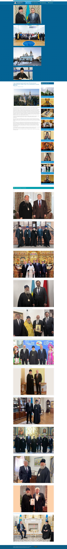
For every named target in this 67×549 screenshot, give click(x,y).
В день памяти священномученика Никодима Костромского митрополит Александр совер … (46, 140)
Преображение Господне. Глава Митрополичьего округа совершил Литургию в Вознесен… (47, 129)
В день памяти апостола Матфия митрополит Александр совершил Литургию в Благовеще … (47, 96)
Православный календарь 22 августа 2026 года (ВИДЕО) (47, 107)
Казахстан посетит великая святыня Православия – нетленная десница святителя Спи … (46, 118)
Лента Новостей (46, 83)
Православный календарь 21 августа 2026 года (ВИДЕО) (47, 151)
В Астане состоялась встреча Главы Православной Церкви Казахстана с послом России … (22, 484)
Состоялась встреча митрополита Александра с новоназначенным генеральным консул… (22, 425)
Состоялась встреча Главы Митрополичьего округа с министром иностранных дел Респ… (23, 308)
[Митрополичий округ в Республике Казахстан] (19, 3)
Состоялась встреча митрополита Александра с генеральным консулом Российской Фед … (22, 249)
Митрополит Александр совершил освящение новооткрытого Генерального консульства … (22, 337)
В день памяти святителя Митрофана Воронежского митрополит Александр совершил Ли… (46, 162)
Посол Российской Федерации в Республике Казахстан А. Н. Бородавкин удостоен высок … (23, 513)
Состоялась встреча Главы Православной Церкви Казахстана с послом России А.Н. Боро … (23, 220)
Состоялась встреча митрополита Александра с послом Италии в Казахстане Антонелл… (23, 396)
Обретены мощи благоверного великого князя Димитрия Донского (47, 173)
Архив (52, 0)
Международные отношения (20, 86)
